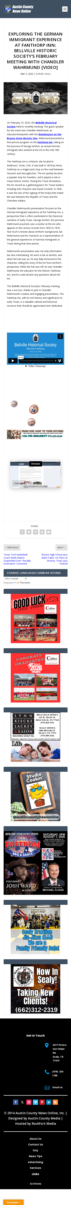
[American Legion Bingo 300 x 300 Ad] (35, 427)
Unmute (19, 483)
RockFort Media (44, 1123)
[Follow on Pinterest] (42, 1102)
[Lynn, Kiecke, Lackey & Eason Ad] (35, 760)
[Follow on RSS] (55, 1102)
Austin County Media (44, 1118)
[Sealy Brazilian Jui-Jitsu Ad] (35, 953)
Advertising (35, 1162)
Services (35, 1168)
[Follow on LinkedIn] (48, 1102)
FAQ (35, 1150)
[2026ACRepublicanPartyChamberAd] (36, 893)
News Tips (35, 1156)
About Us (35, 1139)
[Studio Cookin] (35, 820)
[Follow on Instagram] (29, 1102)
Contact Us (35, 1144)
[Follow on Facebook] (15, 1102)
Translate (25, 582)
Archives (35, 1184)
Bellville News (43, 73)
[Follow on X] (22, 1102)
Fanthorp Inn (45, 142)
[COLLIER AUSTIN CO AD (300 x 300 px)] (35, 642)
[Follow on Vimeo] (35, 1102)
